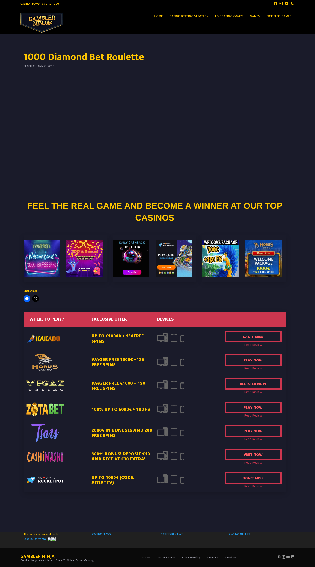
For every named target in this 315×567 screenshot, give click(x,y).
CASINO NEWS (101, 534)
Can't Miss (253, 336)
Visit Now (253, 454)
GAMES (255, 16)
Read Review (253, 345)
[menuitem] (25, 3)
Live (56, 3)
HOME (158, 16)
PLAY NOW (253, 360)
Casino (25, 3)
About (146, 557)
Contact (213, 557)
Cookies (231, 557)
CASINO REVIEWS (172, 534)
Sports (46, 3)
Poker (36, 3)
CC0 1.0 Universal (35, 539)
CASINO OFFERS (239, 534)
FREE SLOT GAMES (279, 16)
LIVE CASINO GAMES (229, 16)
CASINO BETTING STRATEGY (189, 16)
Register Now (253, 383)
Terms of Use (166, 557)
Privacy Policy (191, 557)
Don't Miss (253, 478)
